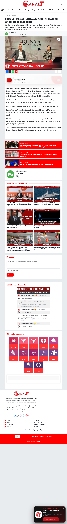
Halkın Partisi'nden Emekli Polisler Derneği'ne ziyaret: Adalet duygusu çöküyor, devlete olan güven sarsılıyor (18, 249)
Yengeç (13, 347)
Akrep (33, 359)
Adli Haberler (51, 10)
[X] (18, 415)
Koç (23, 347)
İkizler (43, 347)
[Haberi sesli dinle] (9, 80)
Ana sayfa (6, 10)
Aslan (53, 347)
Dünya (34, 10)
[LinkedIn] (24, 415)
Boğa (33, 347)
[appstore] (29, 430)
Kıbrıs (21, 10)
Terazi (23, 359)
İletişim (9, 426)
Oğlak (53, 359)
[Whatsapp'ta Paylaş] (13, 71)
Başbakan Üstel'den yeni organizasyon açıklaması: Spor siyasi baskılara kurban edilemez (19, 204)
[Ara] (61, 4)
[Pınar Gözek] (10, 174)
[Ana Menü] (6, 4)
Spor (59, 10)
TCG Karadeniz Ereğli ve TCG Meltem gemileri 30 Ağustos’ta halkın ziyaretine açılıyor (46, 204)
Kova (28, 371)
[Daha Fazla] (16, 71)
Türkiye (27, 10)
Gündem (14, 10)
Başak (13, 359)
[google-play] (38, 430)
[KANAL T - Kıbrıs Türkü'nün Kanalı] (33, 4)
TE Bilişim (37, 441)
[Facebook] (15, 415)
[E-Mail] (17, 177)
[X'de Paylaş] (9, 71)
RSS (18, 436)
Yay (43, 359)
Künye (36, 426)
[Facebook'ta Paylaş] (7, 71)
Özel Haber (42, 10)
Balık (38, 371)
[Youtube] (27, 415)
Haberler (7, 16)
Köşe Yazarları (38, 422)
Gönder (10, 275)
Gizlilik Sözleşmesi (39, 424)
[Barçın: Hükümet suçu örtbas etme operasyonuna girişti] (20, 217)
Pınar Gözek (20, 173)
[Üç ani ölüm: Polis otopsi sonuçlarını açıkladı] (47, 217)
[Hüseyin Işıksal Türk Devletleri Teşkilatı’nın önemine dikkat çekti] (33, 53)
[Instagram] (21, 415)
